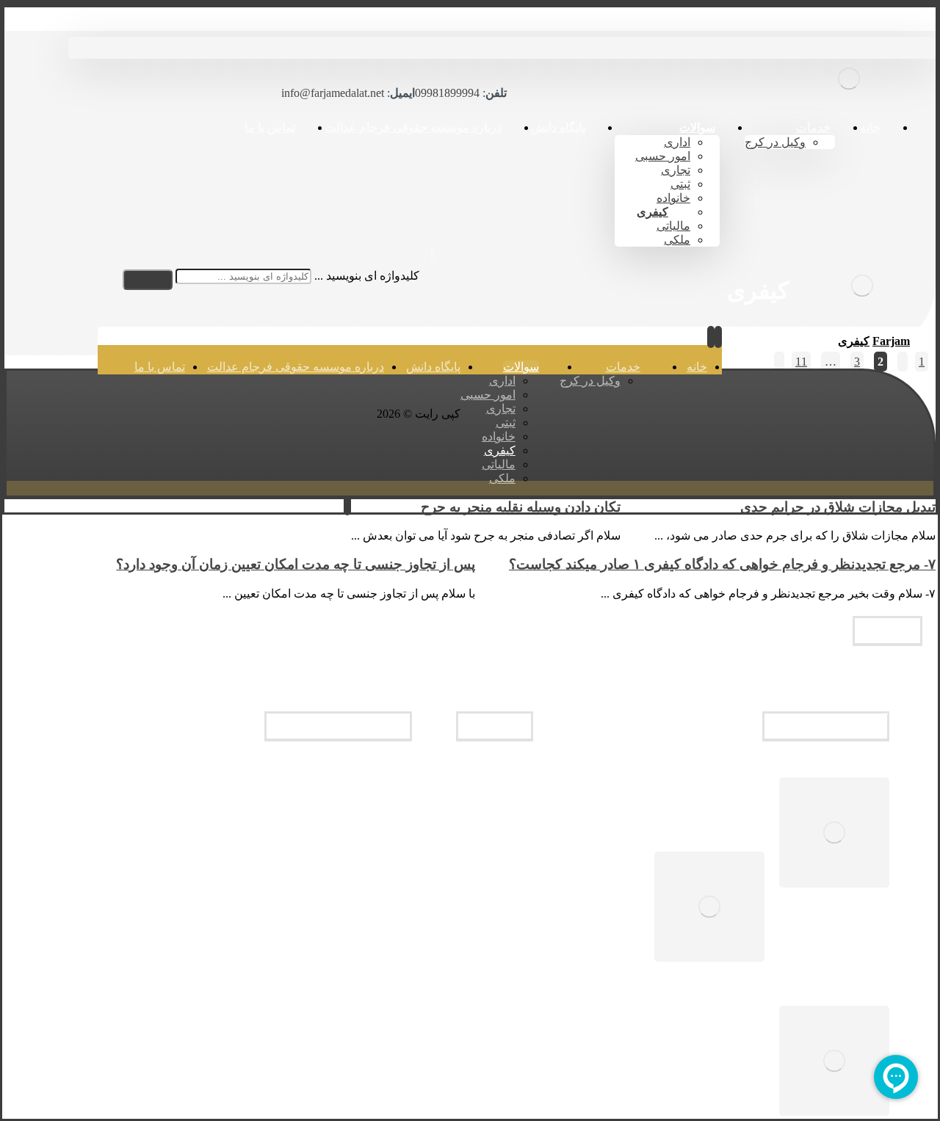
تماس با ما (503, 796)
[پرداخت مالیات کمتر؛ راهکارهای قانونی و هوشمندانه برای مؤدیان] (834, 833)
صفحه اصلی (498, 770)
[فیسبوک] (541, 272)
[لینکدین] (509, 272)
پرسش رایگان (495, 810)
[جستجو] (148, 279)
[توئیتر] (476, 272)
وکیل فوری (502, 783)
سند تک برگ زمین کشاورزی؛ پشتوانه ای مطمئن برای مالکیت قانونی (611, 909)
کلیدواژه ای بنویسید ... (366, 275)
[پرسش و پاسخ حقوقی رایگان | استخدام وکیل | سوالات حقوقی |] (849, 100)
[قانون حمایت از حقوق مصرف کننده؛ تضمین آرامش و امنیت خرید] (834, 1062)
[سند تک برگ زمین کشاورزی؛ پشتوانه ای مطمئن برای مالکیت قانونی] (709, 908)
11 (801, 361)
